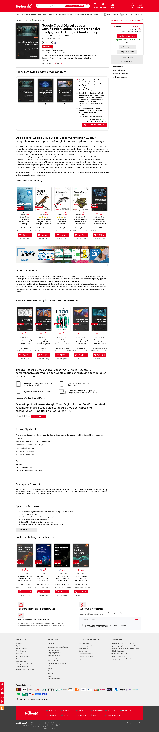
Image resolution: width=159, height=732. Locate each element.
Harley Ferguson (25, 348)
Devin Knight (39, 584)
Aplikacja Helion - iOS (22, 666)
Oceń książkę (84, 648)
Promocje (62, 14)
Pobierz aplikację (113, 14)
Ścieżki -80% (69, 5)
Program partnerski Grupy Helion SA (122, 643)
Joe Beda (67, 228)
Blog (49, 666)
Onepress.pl (52, 710)
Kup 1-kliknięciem (127, 52)
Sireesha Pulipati (84, 103)
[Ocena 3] (53, 58)
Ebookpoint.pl (126, 710)
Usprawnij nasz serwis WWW (57, 663)
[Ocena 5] (58, 58)
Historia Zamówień (21, 648)
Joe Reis (39, 228)
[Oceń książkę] (54, 58)
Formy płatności (53, 660)
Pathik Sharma (89, 116)
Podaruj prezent (136, 14)
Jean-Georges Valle (81, 584)
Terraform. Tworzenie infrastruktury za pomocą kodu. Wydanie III (80, 222)
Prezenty (18, 659)
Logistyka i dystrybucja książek (121, 659)
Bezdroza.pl (111, 710)
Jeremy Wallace (99, 228)
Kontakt (50, 676)
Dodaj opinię (38, 416)
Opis (118, 67)
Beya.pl (65, 715)
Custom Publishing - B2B (119, 653)
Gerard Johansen (25, 584)
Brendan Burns (59, 228)
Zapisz (136, 619)
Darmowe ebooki (91, 14)
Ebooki (34, 14)
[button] (107, 198)
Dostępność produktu (120, 73)
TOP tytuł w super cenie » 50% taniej (125, 20)
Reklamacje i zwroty (54, 678)
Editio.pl (80, 710)
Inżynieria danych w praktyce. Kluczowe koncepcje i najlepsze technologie (43, 222)
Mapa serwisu (52, 671)
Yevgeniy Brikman (80, 228)
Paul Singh (95, 348)
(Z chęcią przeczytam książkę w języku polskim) (81, 55)
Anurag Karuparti (104, 348)
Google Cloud (28, 467)
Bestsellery (79, 14)
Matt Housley (46, 228)
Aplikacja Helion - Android (24, 664)
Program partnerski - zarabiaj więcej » (37, 608)
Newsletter (51, 668)
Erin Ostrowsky (48, 584)
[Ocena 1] (48, 58)
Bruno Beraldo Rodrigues (55, 50)
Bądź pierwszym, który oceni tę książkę (77, 58)
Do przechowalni (127, 61)
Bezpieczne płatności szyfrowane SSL (34, 699)
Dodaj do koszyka (127, 36)
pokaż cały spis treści (27, 529)
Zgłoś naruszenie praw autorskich (90, 659)
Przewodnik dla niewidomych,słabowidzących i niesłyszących (58, 646)
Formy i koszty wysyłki (55, 658)
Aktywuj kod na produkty (23, 656)
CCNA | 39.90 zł (79, 5)
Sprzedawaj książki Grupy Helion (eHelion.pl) (125, 646)
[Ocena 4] (55, 58)
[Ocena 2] (50, 58)
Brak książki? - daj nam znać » (33, 619)
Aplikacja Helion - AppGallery (25, 669)
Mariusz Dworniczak (25, 228)
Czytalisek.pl (82, 715)
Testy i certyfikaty (21, 661)
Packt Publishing (58, 55)
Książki (27, 14)
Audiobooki (53, 14)
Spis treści (119, 77)
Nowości (70, 14)
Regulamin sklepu (53, 650)
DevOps (19, 467)
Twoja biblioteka (21, 651)
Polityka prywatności (54, 653)
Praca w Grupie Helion (118, 656)
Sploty (95, 715)
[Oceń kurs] (23, 416)
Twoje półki (19, 653)
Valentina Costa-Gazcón (62, 584)
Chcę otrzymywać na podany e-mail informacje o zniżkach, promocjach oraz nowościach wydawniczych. (105, 625)
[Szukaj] (87, 6)
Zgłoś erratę (20, 461)
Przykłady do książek (86, 653)
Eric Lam (81, 116)
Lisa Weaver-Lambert (62, 348)
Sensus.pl (66, 710)
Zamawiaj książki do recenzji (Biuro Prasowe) (125, 648)
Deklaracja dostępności (55, 655)
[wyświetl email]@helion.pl (55, 725)
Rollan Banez (81, 348)
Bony (125, 14)
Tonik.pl (141, 723)
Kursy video (42, 14)
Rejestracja (19, 646)
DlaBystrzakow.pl (98, 710)
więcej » (105, 626)
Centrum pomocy (53, 643)
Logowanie (19, 643)
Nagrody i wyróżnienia (86, 656)
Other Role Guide (61, 53)
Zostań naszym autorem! (87, 646)
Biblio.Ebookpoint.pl (114, 715)
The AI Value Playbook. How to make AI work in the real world (62, 343)
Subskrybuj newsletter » (92, 608)
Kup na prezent (128, 47)
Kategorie (19, 14)
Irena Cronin (43, 348)
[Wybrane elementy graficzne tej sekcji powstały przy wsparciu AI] (108, 265)
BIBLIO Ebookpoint (117, 651)
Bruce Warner (98, 116)
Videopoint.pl (52, 715)
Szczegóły (119, 70)
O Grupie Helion (84, 643)
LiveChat (50, 673)
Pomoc (42, 398)
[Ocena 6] (60, 58)
